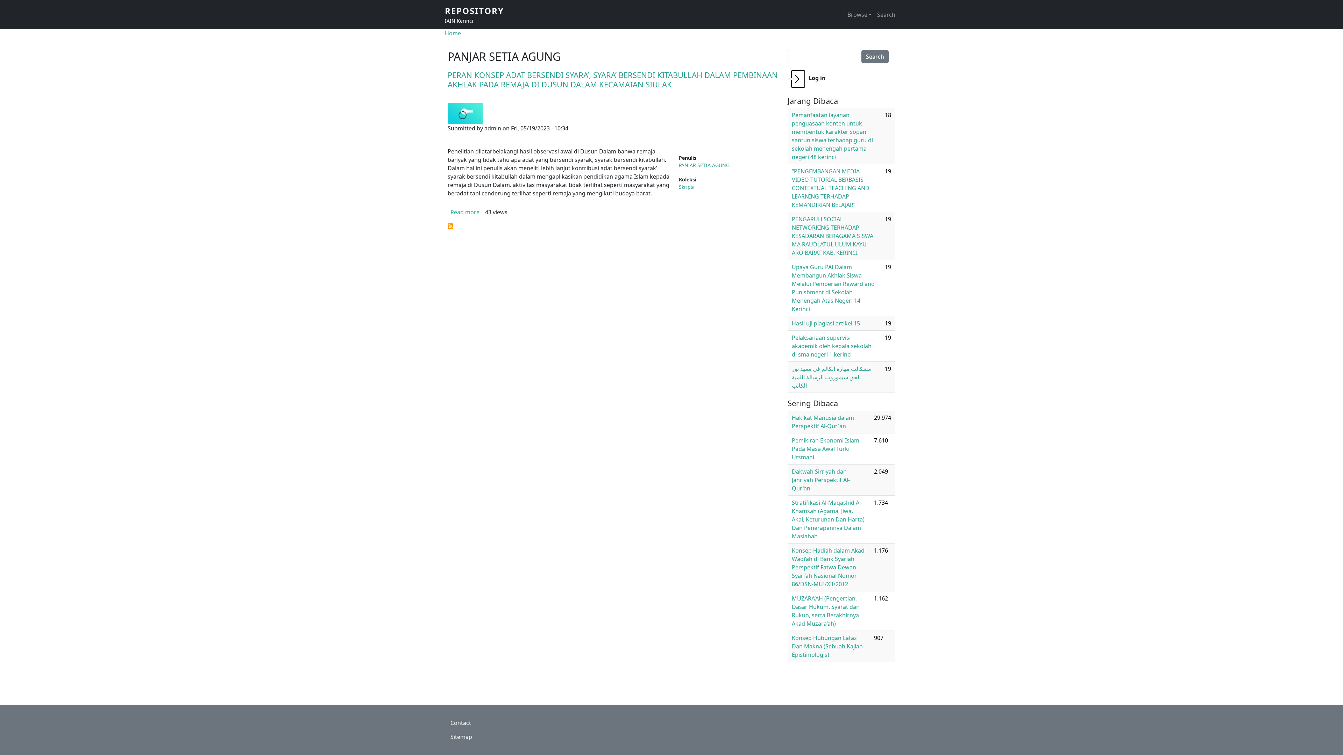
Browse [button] (857, 15)
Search (886, 15)
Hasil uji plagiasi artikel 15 (826, 323)
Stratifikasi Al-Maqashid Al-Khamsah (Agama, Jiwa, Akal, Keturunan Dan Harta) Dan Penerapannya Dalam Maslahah (828, 519)
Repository (474, 10)
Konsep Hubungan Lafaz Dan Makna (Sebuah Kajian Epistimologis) (827, 646)
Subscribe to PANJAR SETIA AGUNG (450, 226)
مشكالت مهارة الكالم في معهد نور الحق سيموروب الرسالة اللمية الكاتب (831, 377)
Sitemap (461, 737)
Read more (464, 212)
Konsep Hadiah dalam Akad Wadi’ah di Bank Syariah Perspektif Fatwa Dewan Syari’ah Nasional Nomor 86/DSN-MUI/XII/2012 (828, 567)
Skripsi (687, 187)
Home (453, 33)
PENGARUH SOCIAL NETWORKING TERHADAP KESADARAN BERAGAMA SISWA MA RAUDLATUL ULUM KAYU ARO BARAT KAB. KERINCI (832, 236)
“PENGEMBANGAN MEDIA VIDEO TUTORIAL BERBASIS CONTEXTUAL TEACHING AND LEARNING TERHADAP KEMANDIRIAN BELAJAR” (830, 188)
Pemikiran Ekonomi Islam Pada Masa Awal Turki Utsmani (825, 449)
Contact (460, 723)
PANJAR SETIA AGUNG (704, 165)
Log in (817, 78)
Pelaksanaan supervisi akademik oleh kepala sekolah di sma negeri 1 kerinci (832, 346)
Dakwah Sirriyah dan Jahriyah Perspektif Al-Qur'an (821, 480)
